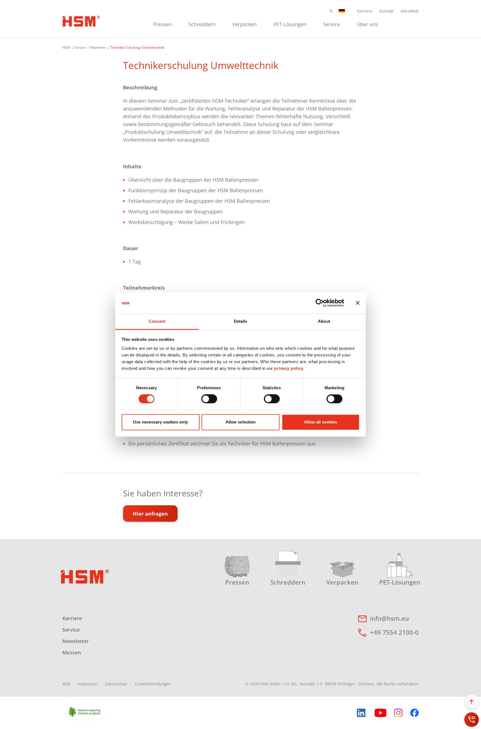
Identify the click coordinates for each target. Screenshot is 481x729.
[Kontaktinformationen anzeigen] (471, 719)
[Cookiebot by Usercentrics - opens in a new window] (319, 303)
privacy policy (288, 368)
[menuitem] (162, 23)
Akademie (97, 47)
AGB (66, 683)
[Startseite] (81, 20)
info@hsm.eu (389, 618)
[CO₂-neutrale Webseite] (84, 712)
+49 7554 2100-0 (394, 632)
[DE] (342, 11)
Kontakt (386, 11)
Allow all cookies (320, 422)
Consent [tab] (157, 321)
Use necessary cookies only (160, 422)
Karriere (364, 11)
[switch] (209, 399)
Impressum (87, 683)
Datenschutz (116, 683)
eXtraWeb (410, 11)
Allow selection (240, 422)
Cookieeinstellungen (152, 683)
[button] (331, 11)
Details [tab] (240, 321)
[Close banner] (358, 303)
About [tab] (324, 321)
